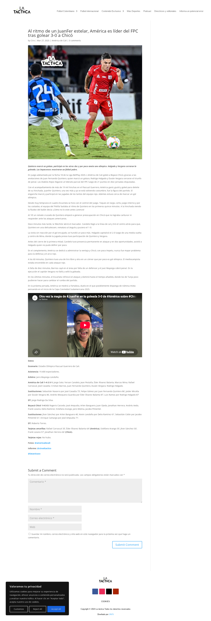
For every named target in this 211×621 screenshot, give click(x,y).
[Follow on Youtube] (116, 591)
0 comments (75, 40)
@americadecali (42, 443)
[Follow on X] (109, 591)
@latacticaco (34, 453)
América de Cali (59, 40)
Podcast (147, 11)
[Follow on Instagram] (102, 591)
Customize (19, 609)
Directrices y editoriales (165, 11)
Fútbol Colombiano (65, 11)
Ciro (33, 40)
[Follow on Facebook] (95, 591)
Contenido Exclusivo (111, 11)
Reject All (37, 609)
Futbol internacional (89, 11)
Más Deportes (133, 11)
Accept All (56, 609)
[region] (37, 598)
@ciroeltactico (44, 448)
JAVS (111, 614)
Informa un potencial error (191, 11)
